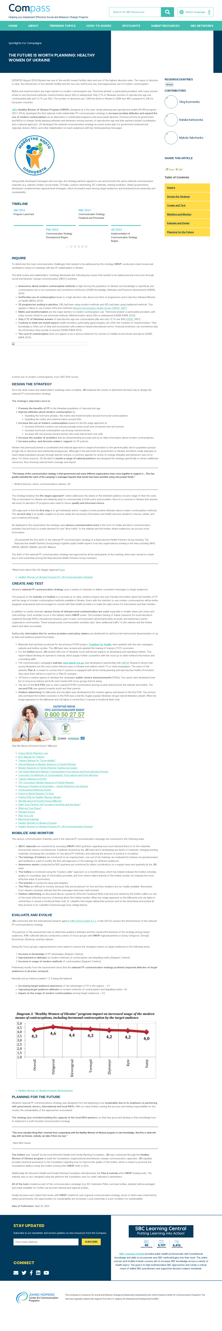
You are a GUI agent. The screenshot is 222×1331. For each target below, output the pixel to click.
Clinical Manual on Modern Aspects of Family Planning (47, 764)
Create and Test (176, 205)
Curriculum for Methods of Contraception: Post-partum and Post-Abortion (58, 775)
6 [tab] (86, 246)
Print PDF (176, 169)
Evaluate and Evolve (178, 223)
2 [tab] (71, 246)
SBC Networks (201, 26)
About (33, 26)
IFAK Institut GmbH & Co (83, 921)
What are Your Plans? (29, 808)
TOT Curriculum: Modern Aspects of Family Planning (46, 782)
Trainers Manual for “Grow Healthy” (37, 760)
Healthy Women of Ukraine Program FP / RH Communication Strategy (55, 577)
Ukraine (169, 84)
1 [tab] (67, 246)
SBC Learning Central (131, 1253)
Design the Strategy (178, 196)
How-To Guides (98, 26)
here (62, 569)
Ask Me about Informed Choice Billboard (40, 801)
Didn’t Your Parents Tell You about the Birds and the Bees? (49, 804)
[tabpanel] (28, 225)
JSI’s (14, 109)
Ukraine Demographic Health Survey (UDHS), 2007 (99, 308)
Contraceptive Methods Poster (34, 789)
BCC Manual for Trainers (31, 756)
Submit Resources (165, 26)
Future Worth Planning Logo (33, 753)
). (126, 308)
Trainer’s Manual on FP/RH (32, 779)
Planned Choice (26, 811)
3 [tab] (75, 246)
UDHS (130, 319)
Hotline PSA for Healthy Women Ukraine (39, 797)
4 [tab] (78, 246)
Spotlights (131, 26)
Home (13, 26)
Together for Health (100, 644)
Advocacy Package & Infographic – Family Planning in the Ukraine (53, 786)
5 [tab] (82, 246)
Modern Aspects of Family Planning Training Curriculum (47, 767)
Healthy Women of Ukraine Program (37, 823)
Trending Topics (62, 26)
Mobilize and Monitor (179, 214)
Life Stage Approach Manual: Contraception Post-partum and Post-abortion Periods (63, 771)
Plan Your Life (25, 815)
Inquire (171, 187)
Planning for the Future (180, 232)
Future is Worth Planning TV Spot (36, 793)
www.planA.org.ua (73, 662)
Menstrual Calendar (28, 819)
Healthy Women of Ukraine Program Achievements (45, 1090)
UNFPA (125, 662)
